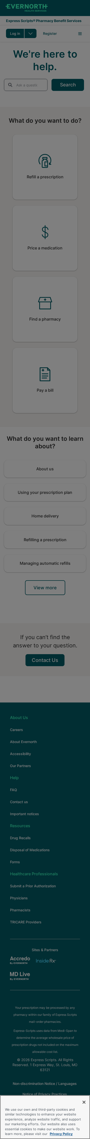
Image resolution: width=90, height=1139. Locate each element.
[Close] (84, 1102)
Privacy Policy (61, 1134)
